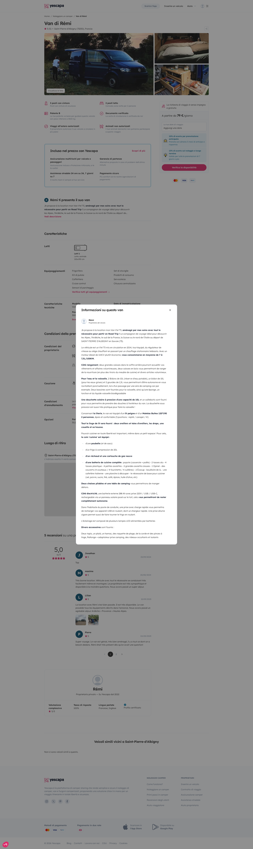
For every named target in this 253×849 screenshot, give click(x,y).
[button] (5, 844)
